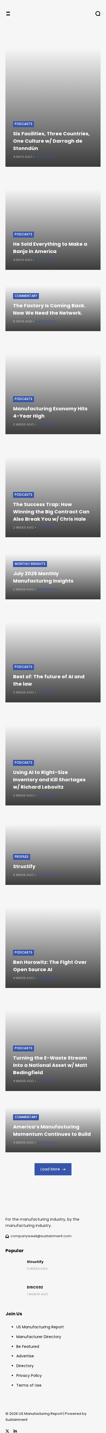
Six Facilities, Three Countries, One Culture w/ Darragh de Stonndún (51, 141)
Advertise (25, 1356)
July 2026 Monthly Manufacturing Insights (43, 577)
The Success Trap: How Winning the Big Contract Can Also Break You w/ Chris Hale (51, 511)
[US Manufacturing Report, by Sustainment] (51, 14)
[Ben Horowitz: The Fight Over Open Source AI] (53, 940)
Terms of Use (29, 1385)
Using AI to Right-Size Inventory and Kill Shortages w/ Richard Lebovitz (49, 779)
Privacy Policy (29, 1375)
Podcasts (23, 124)
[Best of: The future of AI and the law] (53, 654)
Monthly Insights (30, 564)
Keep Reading (45, 157)
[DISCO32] (14, 1293)
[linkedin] (15, 1431)
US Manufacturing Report (40, 1327)
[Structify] (14, 1268)
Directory (25, 1365)
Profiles (22, 857)
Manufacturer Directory (38, 1336)
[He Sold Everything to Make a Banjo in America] (53, 222)
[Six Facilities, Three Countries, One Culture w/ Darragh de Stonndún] (53, 97)
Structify (24, 866)
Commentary (26, 296)
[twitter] (7, 1431)
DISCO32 (35, 1287)
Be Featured (27, 1346)
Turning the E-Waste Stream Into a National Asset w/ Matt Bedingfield (50, 1065)
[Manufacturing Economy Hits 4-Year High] (53, 386)
